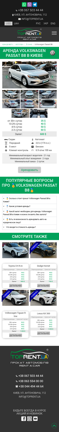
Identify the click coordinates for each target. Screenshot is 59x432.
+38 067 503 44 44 (30, 9)
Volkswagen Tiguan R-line (15, 314)
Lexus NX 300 (43, 313)
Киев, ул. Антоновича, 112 (30, 14)
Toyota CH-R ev (15, 265)
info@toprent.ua (32, 18)
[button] (52, 77)
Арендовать (29, 170)
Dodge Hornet (43, 265)
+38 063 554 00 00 (30, 381)
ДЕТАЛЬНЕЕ (16, 285)
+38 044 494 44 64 (30, 386)
